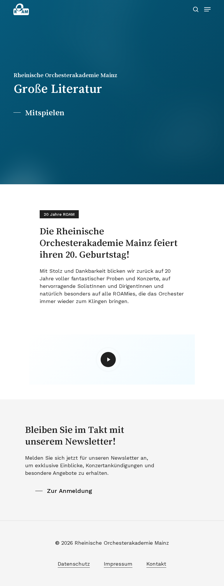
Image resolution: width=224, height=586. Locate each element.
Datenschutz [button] (74, 564)
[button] (207, 9)
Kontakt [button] (156, 564)
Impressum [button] (118, 564)
